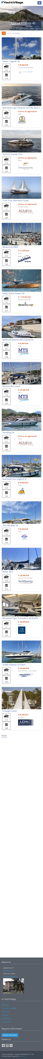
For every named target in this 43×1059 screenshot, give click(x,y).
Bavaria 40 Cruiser (11, 386)
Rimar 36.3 (8, 571)
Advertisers (5, 1005)
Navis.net (22, 1056)
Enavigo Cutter (10, 711)
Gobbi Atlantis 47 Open (14, 664)
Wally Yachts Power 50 (13, 293)
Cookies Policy (6, 1018)
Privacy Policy (6, 1022)
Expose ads (5, 1012)
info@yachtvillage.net (10, 976)
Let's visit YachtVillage (9, 1008)
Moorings (5, 1015)
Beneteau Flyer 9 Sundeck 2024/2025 (20, 618)
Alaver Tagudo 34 (11, 61)
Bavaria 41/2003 (10, 247)
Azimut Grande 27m (12, 154)
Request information (10, 1035)
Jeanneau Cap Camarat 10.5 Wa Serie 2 (21, 107)
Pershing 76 (8, 432)
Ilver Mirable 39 (10, 525)
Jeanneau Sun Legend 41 (15, 479)
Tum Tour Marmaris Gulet (16, 200)
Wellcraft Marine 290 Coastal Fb (18, 339)
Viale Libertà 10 (8, 971)
